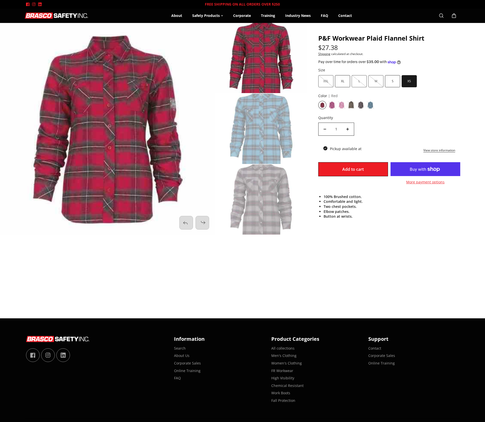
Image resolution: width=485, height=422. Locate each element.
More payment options (425, 182)
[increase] (347, 129)
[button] (202, 223)
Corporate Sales (187, 363)
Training (268, 15)
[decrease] (325, 129)
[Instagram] (34, 4)
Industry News (298, 15)
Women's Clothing (286, 363)
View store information (439, 150)
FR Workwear (282, 370)
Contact (345, 15)
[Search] (441, 16)
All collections (283, 348)
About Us (181, 355)
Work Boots (280, 392)
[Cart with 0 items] (454, 16)
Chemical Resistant (287, 385)
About (176, 15)
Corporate (242, 15)
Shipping (324, 54)
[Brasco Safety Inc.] (56, 15)
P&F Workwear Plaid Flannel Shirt (371, 38)
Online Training (187, 370)
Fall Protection (283, 400)
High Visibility (282, 378)
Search (180, 348)
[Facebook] (28, 4)
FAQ (324, 15)
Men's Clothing (284, 355)
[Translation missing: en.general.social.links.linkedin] (40, 4)
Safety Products (206, 15)
